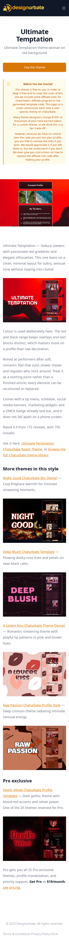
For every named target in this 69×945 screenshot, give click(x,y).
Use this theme (34, 67)
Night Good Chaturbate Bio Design (30, 478)
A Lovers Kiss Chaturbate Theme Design (34, 625)
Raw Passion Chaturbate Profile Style (31, 705)
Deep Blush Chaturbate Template (29, 551)
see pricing (11, 887)
